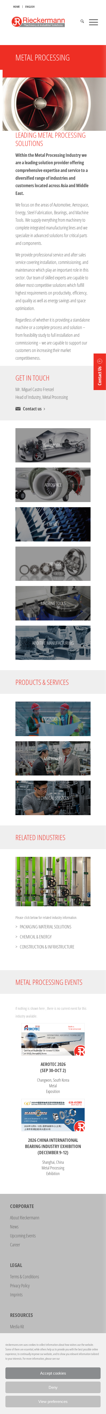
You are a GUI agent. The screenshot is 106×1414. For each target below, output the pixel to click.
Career (15, 1244)
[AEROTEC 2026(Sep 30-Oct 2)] (52, 1039)
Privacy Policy (20, 1285)
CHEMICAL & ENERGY (35, 937)
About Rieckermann (24, 1217)
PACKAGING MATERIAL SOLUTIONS (45, 927)
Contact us (32, 409)
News (14, 1226)
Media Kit (17, 1326)
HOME (16, 6)
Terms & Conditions (24, 1276)
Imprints (16, 1294)
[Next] (79, 881)
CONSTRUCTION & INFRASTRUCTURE (47, 947)
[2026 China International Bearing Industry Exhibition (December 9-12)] (52, 1115)
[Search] (79, 22)
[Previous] (27, 881)
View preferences (53, 1401)
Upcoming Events (23, 1235)
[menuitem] (17, 6)
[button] (100, 372)
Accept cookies (53, 1373)
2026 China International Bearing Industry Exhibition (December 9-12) (53, 1146)
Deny (53, 1387)
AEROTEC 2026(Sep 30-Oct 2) (53, 1067)
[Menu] (91, 22)
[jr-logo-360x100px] (44, 22)
